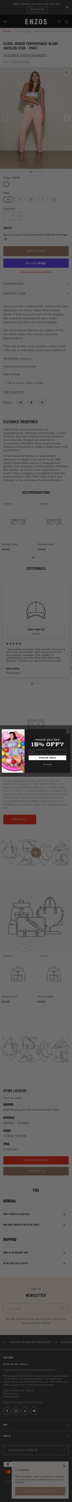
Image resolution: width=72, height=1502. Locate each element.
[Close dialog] (67, 731)
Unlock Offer (47, 757)
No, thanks (47, 764)
